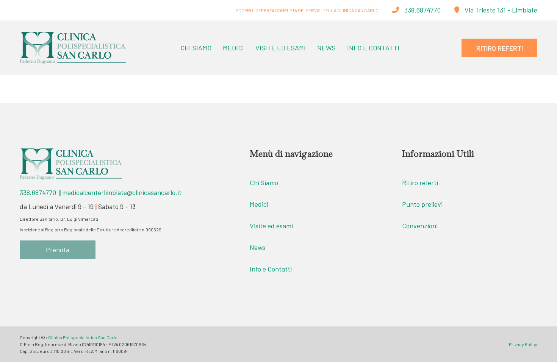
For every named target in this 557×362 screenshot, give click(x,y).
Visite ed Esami (280, 48)
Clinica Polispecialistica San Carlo (82, 337)
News (326, 48)
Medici (233, 48)
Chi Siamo (195, 48)
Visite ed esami (271, 226)
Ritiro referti (420, 182)
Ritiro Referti (499, 48)
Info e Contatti (373, 48)
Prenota (57, 249)
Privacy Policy (523, 344)
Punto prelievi (422, 204)
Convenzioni (420, 226)
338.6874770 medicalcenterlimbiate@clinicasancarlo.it (100, 192)
